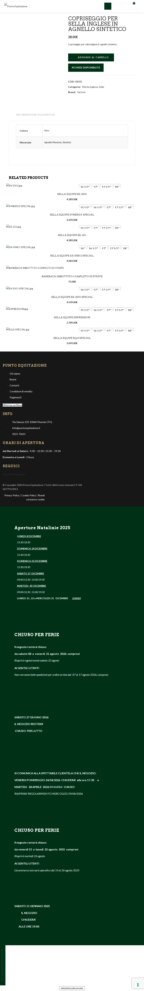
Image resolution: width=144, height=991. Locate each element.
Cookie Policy (28, 495)
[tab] (34, 115)
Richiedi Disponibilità (86, 67)
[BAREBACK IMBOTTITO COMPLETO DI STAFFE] (35, 267)
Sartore (81, 92)
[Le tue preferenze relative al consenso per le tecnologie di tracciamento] (138, 984)
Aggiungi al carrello (93, 57)
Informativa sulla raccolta (72, 988)
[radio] (85, 186)
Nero (46, 130)
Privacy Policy (11, 495)
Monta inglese (90, 86)
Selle (101, 86)
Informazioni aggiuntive (35, 114)
